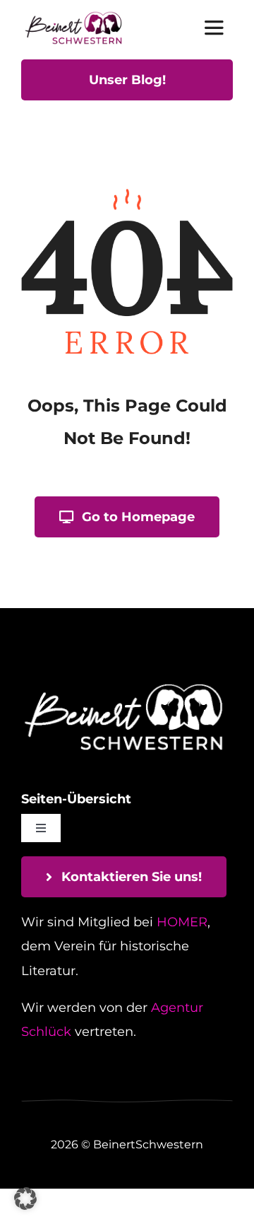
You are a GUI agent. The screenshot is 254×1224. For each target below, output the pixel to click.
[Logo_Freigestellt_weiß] (123, 685)
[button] (25, 1198)
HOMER (182, 922)
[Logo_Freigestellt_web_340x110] (73, 17)
